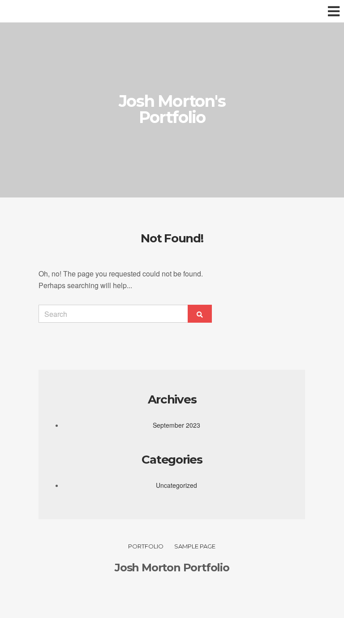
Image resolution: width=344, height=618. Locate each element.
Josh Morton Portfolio (172, 567)
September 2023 (176, 425)
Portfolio (145, 546)
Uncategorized (176, 485)
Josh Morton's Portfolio (172, 109)
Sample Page (194, 546)
